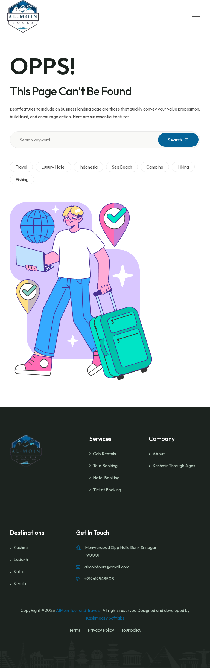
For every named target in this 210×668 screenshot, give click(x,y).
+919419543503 (99, 578)
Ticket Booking (107, 489)
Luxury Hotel (53, 167)
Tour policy (131, 630)
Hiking (183, 167)
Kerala (20, 583)
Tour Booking (105, 465)
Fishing (22, 179)
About (159, 453)
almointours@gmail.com (106, 567)
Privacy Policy (101, 630)
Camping (154, 167)
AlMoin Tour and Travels (78, 610)
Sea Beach (122, 167)
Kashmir (21, 547)
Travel (21, 167)
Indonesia (89, 167)
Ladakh (21, 559)
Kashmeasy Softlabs (105, 618)
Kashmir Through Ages (174, 465)
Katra (19, 571)
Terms (75, 630)
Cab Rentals (104, 453)
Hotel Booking (106, 477)
